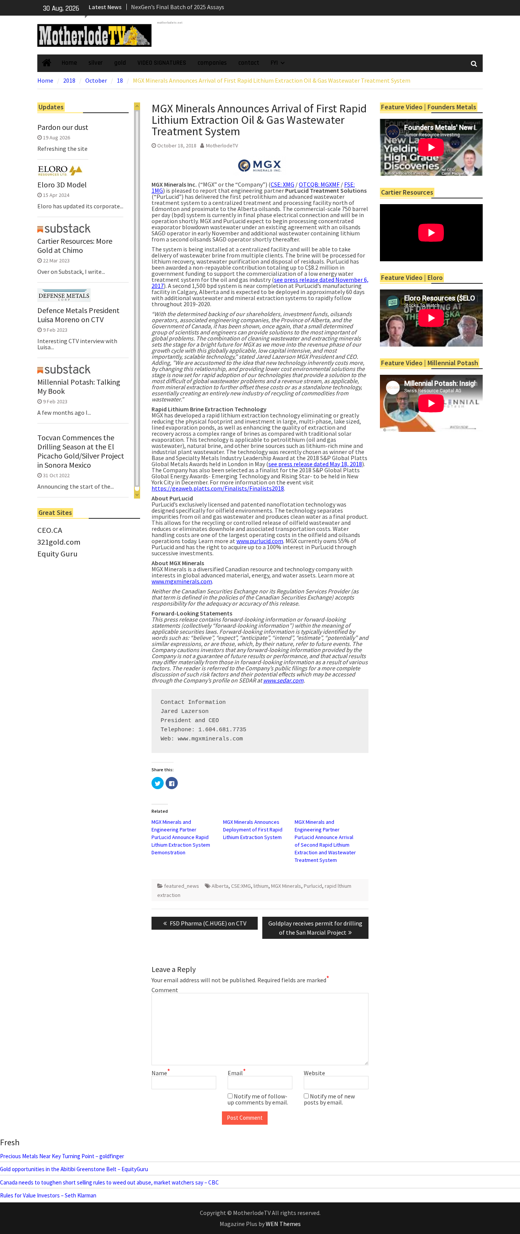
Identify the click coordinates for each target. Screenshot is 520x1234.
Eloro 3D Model (62, 184)
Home (69, 63)
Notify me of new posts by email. (329, 1099)
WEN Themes (283, 1224)
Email (237, 1073)
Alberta (220, 885)
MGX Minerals (286, 885)
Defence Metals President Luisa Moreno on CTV (78, 315)
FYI (274, 63)
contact (248, 63)
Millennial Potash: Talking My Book (78, 386)
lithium (261, 885)
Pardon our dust (62, 127)
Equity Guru (57, 554)
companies (212, 63)
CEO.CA (49, 530)
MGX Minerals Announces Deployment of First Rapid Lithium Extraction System (252, 829)
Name (161, 1073)
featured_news (181, 885)
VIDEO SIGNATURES (161, 63)
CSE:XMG (241, 885)
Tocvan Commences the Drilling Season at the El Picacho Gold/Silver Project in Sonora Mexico (80, 451)
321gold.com (58, 542)
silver (95, 63)
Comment (165, 990)
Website (314, 1073)
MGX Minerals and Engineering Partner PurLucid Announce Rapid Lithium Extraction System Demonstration (181, 837)
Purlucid (313, 885)
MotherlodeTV (222, 145)
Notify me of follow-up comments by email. (258, 1099)
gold (120, 63)
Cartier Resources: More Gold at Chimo (74, 246)
